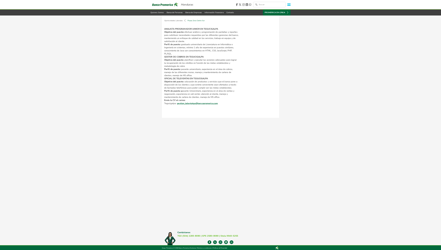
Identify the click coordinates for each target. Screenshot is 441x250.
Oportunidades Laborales (173, 21)
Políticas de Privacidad (220, 248)
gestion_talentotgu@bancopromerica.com (197, 103)
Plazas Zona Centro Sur (196, 21)
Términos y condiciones (204, 248)
